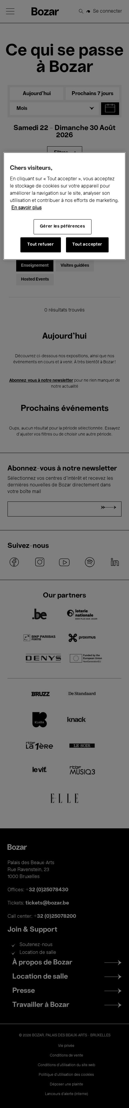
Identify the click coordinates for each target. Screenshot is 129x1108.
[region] (64, 206)
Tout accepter (87, 245)
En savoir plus (26, 208)
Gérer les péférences (62, 227)
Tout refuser (40, 245)
